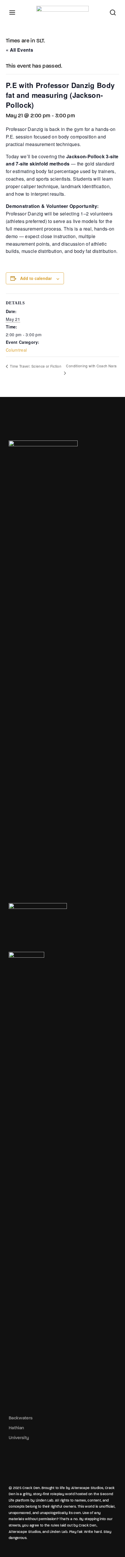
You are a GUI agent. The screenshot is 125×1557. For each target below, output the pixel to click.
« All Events (19, 49)
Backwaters (21, 1418)
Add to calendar (36, 278)
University (19, 1437)
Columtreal (16, 350)
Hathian (16, 1427)
